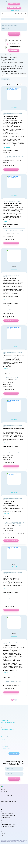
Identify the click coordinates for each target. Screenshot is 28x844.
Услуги (2, 811)
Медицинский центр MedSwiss (12, 576)
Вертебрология (5, 738)
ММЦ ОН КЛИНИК (9, 278)
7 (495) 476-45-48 (8, 165)
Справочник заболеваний (7, 813)
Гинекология (4, 746)
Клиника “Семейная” (10, 645)
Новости (3, 833)
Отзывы (3, 835)
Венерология (4, 736)
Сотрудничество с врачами (7, 822)
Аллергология (5, 720)
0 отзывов (14, 107)
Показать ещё (5, 79)
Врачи (2, 806)
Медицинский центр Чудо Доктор (14, 355)
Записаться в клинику (11, 169)
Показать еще (14, 753)
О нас (2, 831)
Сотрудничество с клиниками (8, 824)
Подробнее (7, 147)
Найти (25, 19)
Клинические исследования (7, 826)
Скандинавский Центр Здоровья (13, 428)
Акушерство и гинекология (8, 722)
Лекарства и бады (5, 817)
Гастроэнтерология (6, 748)
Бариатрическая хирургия (7, 729)
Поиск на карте (13, 50)
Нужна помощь (14, 3)
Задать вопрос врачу (14, 7)
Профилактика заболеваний (8, 815)
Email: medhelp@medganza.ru (8, 795)
